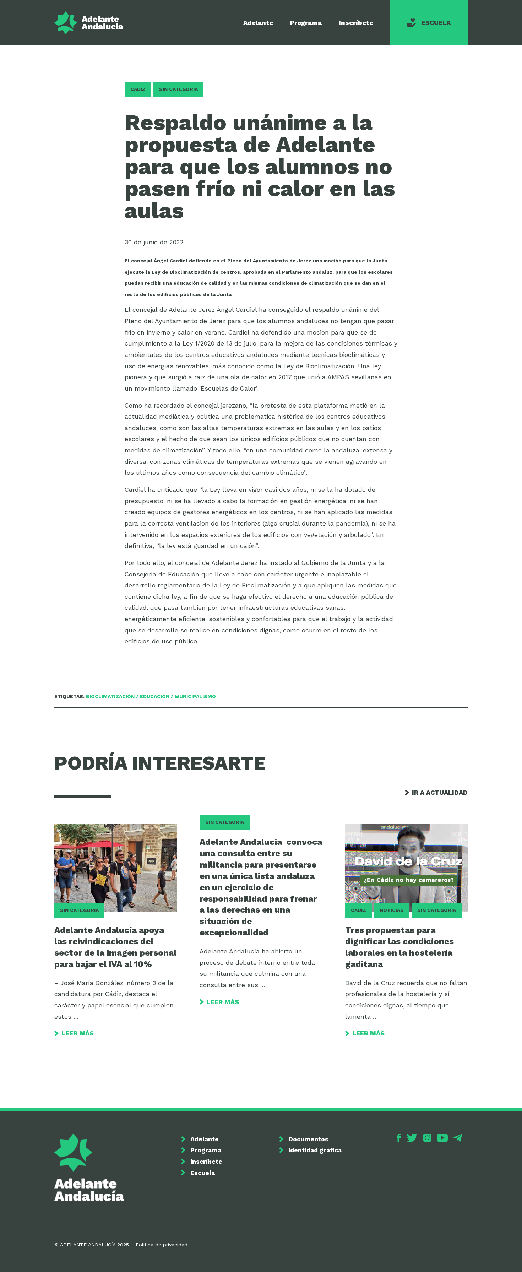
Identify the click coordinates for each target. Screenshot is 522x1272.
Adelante (258, 22)
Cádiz (138, 89)
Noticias (392, 910)
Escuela (436, 22)
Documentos (308, 1139)
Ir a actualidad (440, 792)
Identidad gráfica (315, 1150)
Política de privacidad (161, 1244)
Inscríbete (356, 22)
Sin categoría (178, 89)
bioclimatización (110, 696)
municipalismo (195, 696)
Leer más (77, 1033)
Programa (306, 22)
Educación (154, 696)
